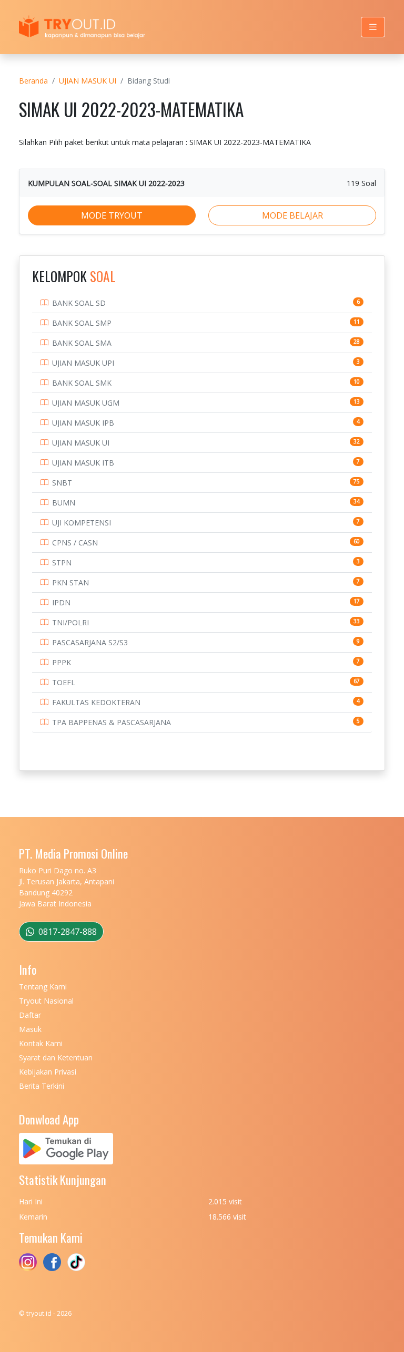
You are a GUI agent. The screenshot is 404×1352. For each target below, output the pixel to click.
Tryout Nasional (46, 1001)
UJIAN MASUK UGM (85, 403)
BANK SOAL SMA (82, 343)
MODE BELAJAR (292, 215)
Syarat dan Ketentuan (56, 1057)
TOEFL (63, 682)
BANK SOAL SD (79, 303)
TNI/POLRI (70, 622)
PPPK (61, 662)
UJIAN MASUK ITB (83, 463)
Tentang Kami (43, 987)
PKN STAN (70, 582)
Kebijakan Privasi (47, 1072)
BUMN (63, 503)
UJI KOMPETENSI (81, 523)
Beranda (33, 81)
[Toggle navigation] (373, 27)
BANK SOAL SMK (82, 383)
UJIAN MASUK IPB (83, 423)
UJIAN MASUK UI (87, 81)
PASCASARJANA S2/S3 (90, 642)
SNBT (62, 483)
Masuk (30, 1029)
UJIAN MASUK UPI (83, 363)
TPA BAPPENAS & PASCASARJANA (111, 722)
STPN (62, 562)
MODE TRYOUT (112, 215)
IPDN (61, 602)
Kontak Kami (41, 1043)
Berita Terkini (41, 1086)
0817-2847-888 (66, 931)
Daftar (30, 1015)
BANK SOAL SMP (82, 323)
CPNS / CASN (75, 543)
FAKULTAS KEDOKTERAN (96, 702)
